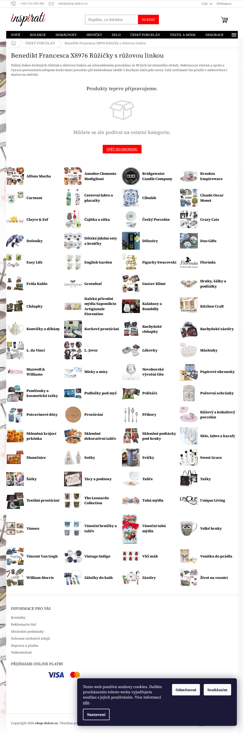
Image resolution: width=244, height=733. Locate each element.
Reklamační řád (23, 624)
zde (86, 702)
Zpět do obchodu (122, 149)
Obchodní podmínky (27, 631)
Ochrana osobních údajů (30, 638)
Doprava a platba (24, 645)
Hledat (148, 19)
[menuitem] (15, 35)
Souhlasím (217, 689)
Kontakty (18, 617)
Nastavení (96, 714)
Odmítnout (186, 689)
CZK (204, 4)
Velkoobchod (21, 652)
